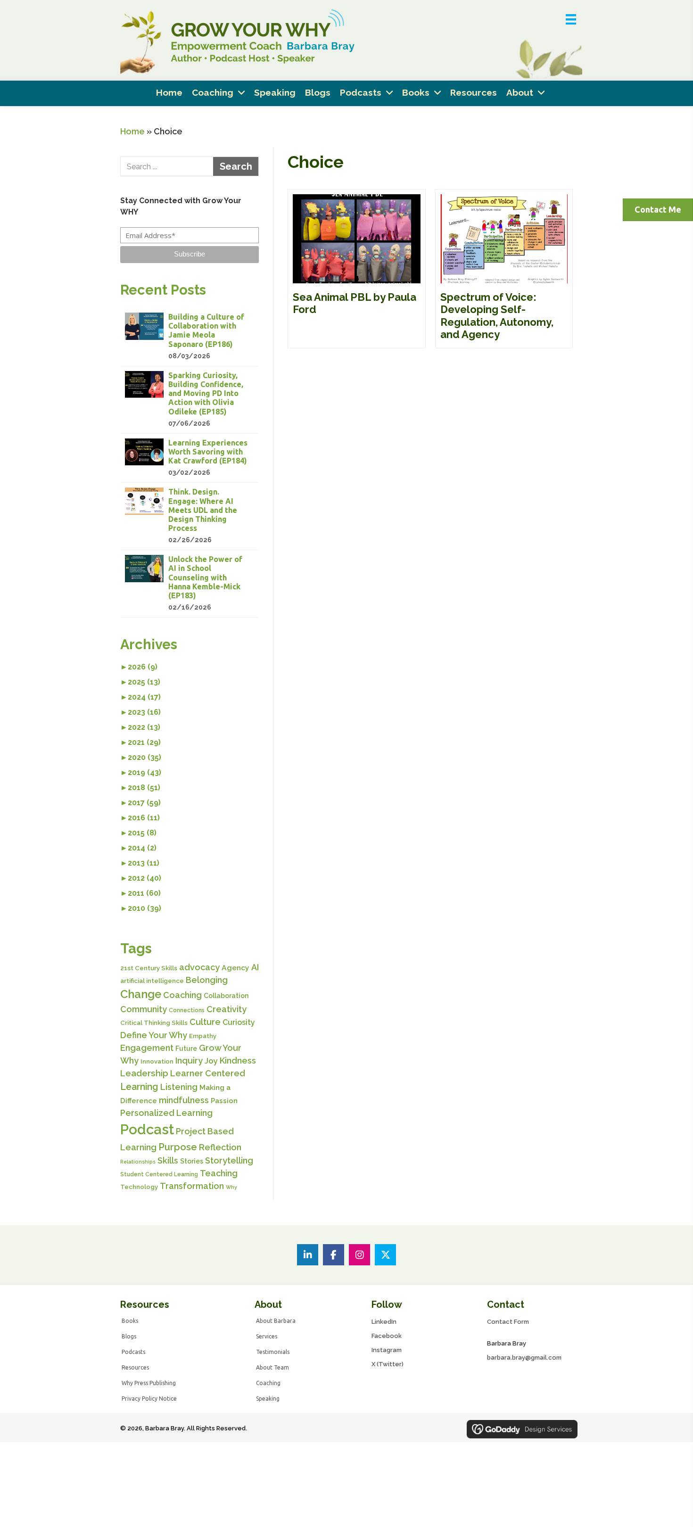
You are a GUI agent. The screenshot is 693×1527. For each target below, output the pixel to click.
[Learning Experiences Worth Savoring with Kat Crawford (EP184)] (189, 458)
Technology (139, 1186)
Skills (167, 1160)
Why (231, 1187)
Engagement (146, 1048)
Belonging (207, 980)
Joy (211, 1060)
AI (255, 967)
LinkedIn (383, 1321)
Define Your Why (153, 1035)
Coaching (182, 995)
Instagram (386, 1350)
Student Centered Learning (159, 1174)
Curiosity (239, 1022)
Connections (187, 1010)
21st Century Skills (148, 968)
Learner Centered (207, 1073)
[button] (189, 254)
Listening (179, 1087)
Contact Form (508, 1321)
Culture (205, 1022)
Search (236, 166)
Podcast (147, 1129)
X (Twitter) (387, 1364)
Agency (235, 967)
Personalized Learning (166, 1113)
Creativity (226, 1009)
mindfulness (184, 1100)
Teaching (219, 1173)
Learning (139, 1086)
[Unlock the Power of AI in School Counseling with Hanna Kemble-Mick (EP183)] (189, 583)
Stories (191, 1161)
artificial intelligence (152, 980)
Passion (224, 1101)
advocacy (199, 967)
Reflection (220, 1147)
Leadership (144, 1073)
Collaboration (226, 995)
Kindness (238, 1060)
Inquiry (189, 1060)
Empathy (202, 1036)
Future (186, 1048)
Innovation (156, 1061)
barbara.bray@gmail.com (524, 1357)
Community (143, 1009)
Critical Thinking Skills (154, 1022)
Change (140, 994)
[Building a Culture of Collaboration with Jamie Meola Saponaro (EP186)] (189, 337)
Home (132, 131)
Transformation (192, 1186)
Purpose (177, 1147)
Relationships (138, 1161)
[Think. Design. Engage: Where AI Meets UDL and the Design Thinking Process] (189, 516)
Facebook (386, 1335)
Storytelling (229, 1160)
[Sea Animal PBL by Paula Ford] (356, 269)
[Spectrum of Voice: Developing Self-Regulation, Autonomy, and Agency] (504, 269)
